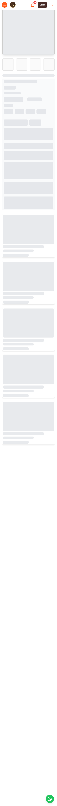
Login (42, 5)
